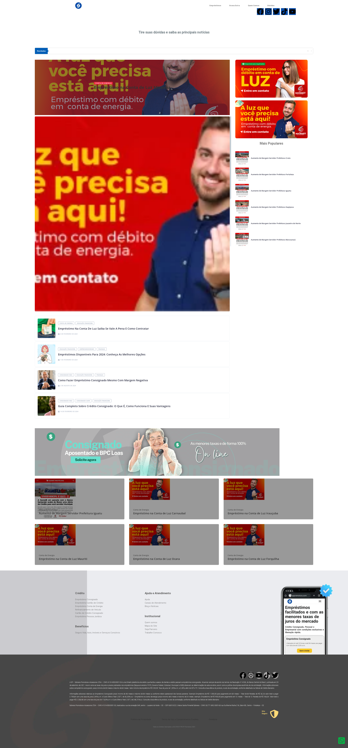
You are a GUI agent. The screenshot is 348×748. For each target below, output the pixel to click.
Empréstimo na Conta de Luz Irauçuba (253, 513)
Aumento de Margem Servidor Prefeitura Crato (270, 158)
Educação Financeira (85, 323)
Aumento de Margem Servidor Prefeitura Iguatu (271, 190)
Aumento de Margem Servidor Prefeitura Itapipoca (272, 207)
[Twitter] (275, 675)
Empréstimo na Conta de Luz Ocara (156, 559)
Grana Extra (234, 5)
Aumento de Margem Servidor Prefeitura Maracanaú (273, 239)
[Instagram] (251, 675)
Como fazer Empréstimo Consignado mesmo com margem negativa (103, 380)
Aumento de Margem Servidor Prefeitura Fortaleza (272, 174)
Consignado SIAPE (83, 401)
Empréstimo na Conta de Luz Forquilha (253, 559)
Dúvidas (270, 5)
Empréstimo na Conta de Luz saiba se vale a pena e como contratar (103, 328)
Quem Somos (253, 5)
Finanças (101, 349)
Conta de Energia (103, 83)
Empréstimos (215, 5)
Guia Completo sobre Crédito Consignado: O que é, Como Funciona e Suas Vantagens (114, 406)
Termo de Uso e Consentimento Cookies (179, 719)
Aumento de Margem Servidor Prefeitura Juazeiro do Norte (276, 223)
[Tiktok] (267, 675)
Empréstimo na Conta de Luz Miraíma (132, 87)
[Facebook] (243, 675)
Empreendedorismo (87, 349)
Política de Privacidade (141, 719)
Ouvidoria (213, 719)
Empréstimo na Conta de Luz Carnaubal (159, 513)
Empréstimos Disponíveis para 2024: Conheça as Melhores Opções (101, 354)
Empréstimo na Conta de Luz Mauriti (63, 559)
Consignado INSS (66, 375)
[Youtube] (259, 675)
